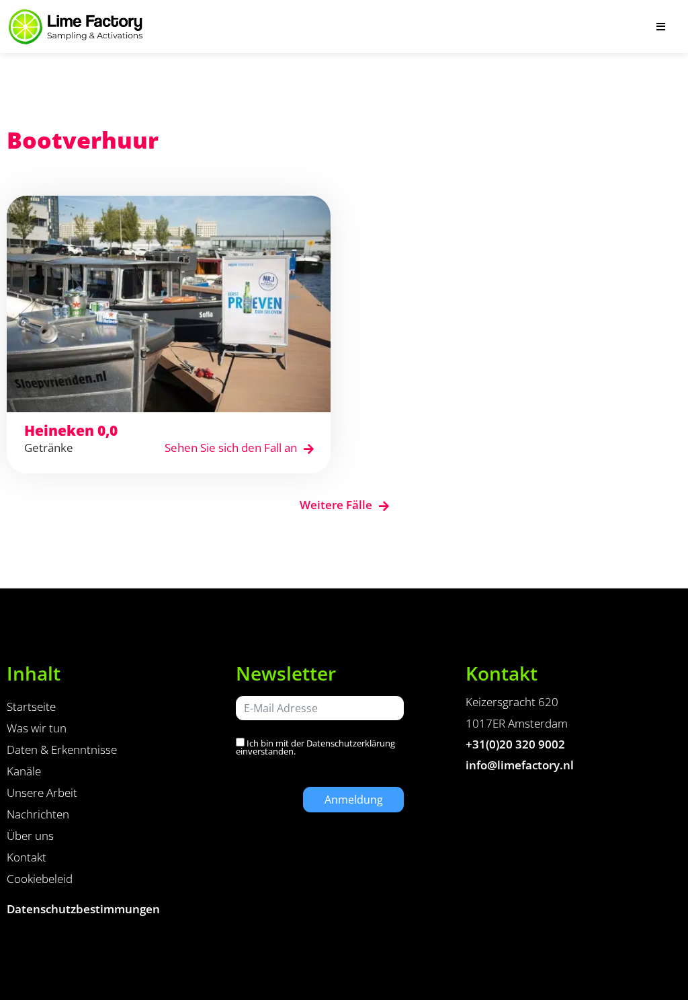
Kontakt (26, 857)
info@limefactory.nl (520, 765)
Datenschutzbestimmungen (83, 909)
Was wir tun (37, 728)
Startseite (31, 706)
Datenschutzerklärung (350, 743)
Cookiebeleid (40, 878)
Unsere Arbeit (42, 792)
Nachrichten (38, 814)
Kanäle (24, 771)
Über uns (30, 835)
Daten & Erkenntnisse (62, 749)
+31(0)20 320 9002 (515, 744)
